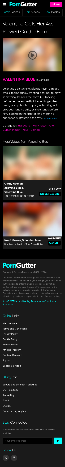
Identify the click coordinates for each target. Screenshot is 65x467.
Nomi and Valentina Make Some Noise (23, 244)
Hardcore (24, 125)
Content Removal (12, 355)
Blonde (35, 130)
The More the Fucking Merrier (19, 196)
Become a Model (12, 366)
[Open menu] (5, 4)
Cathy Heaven (13, 183)
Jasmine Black (13, 188)
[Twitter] (6, 458)
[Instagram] (14, 458)
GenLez (53, 243)
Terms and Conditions (15, 329)
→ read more (50, 118)
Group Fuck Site (50, 194)
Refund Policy (10, 344)
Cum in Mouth (11, 130)
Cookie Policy (10, 339)
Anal (51, 125)
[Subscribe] (58, 441)
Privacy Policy (10, 334)
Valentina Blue (19, 80)
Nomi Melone (12, 240)
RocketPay (8, 395)
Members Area (11, 323)
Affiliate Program (12, 350)
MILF (25, 130)
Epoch (6, 400)
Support (7, 360)
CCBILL (7, 406)
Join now (56, 4)
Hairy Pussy (39, 125)
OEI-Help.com (10, 390)
